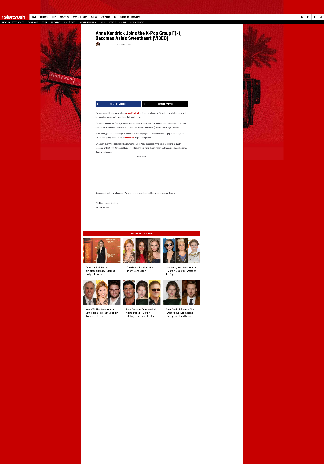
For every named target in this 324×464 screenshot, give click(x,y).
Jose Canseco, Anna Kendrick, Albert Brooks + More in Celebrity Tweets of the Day (141, 313)
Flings (94, 17)
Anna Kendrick (132, 113)
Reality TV (64, 17)
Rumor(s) (44, 17)
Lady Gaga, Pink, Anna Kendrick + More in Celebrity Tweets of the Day (182, 271)
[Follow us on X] (321, 17)
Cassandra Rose (106, 44)
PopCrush (122, 22)
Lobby (111, 22)
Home (34, 17)
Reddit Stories (18, 22)
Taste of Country (137, 22)
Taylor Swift (33, 22)
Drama (75, 17)
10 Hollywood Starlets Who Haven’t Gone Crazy (140, 269)
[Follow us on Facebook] (314, 17)
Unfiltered (105, 17)
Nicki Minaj (129, 137)
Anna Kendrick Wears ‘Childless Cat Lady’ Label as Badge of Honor (100, 271)
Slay (65, 22)
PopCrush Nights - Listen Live (127, 17)
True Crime (55, 22)
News (108, 207)
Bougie (44, 22)
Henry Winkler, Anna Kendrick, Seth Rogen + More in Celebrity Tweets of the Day (102, 313)
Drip (54, 17)
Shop (85, 17)
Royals (102, 22)
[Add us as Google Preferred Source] (308, 17)
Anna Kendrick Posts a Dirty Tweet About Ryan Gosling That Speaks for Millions (180, 313)
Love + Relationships (87, 22)
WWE (73, 22)
